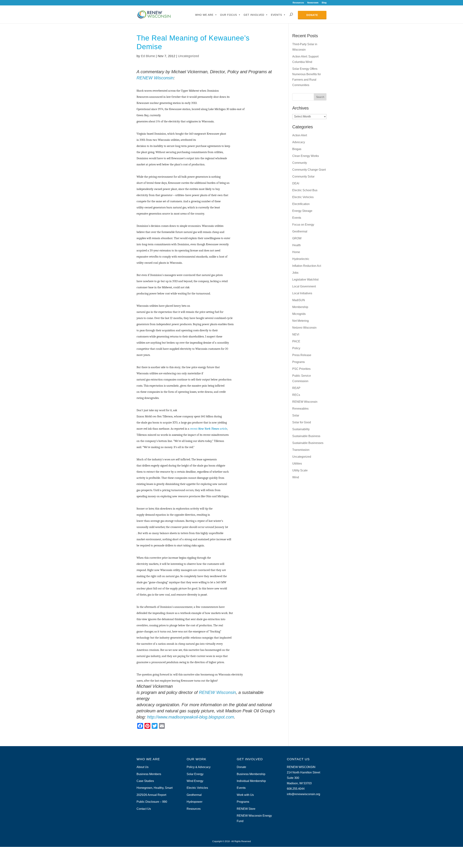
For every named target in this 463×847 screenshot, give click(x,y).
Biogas (296, 149)
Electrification (301, 204)
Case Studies (145, 780)
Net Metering (300, 320)
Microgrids (299, 313)
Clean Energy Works (305, 155)
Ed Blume (148, 56)
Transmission (300, 449)
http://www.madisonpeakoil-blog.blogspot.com (190, 717)
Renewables (300, 408)
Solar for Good (301, 422)
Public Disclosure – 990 (152, 801)
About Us (142, 767)
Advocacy (298, 142)
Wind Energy (195, 780)
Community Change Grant (309, 169)
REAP (296, 388)
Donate (312, 15)
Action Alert (299, 135)
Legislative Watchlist (305, 279)
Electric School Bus (304, 190)
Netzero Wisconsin (304, 327)
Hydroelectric (300, 258)
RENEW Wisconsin (155, 77)
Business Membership (251, 774)
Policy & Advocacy (199, 767)
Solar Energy (195, 774)
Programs (298, 361)
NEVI (295, 334)
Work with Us (245, 794)
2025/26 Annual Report (151, 794)
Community (299, 162)
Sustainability (301, 429)
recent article (208, 428)
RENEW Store (246, 808)
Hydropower (194, 801)
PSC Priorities (301, 368)
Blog (324, 3)
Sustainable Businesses (307, 442)
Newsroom (312, 3)
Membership (300, 307)
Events (276, 14)
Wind (295, 477)
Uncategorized (188, 56)
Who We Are (204, 14)
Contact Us (144, 808)
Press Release (301, 355)
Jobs (295, 272)
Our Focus (228, 14)
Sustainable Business (306, 436)
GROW (296, 238)
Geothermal (299, 231)
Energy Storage (302, 210)
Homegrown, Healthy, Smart (155, 787)
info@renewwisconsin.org (303, 794)
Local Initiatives (302, 293)
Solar (295, 415)
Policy (296, 348)
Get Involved (254, 14)
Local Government (304, 286)
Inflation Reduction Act (306, 265)
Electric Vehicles (303, 197)
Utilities (297, 463)
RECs (296, 394)
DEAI (295, 183)
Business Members (149, 774)
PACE (296, 341)
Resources (298, 3)
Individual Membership (251, 780)
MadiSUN (298, 300)
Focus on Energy (303, 224)
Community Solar (303, 176)
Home (296, 252)
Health (296, 245)
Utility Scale (300, 470)
